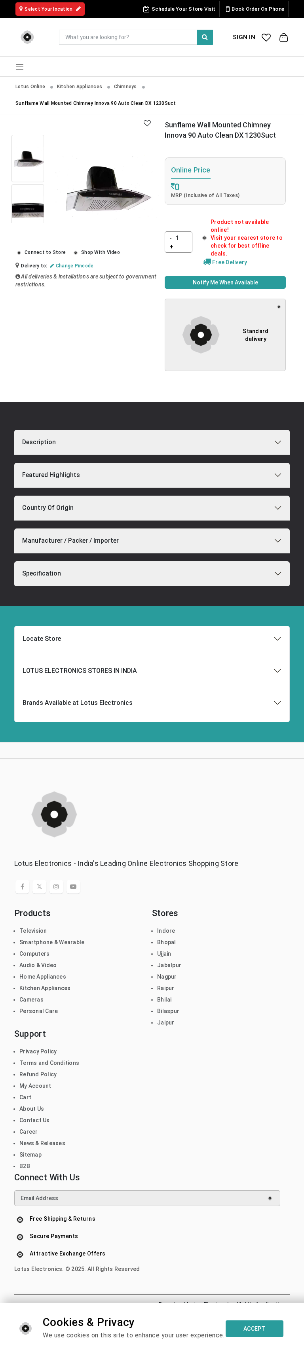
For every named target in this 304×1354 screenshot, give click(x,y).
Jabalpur (169, 965)
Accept (254, 1329)
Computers (34, 954)
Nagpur (167, 976)
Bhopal (166, 942)
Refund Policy (38, 1074)
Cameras (31, 999)
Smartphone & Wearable (51, 942)
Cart (25, 1097)
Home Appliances (42, 976)
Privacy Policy (38, 1051)
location (49, 9)
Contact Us (34, 1120)
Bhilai (164, 999)
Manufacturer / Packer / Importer (70, 540)
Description (39, 442)
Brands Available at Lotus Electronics (78, 702)
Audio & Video (38, 965)
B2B (24, 1166)
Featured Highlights (51, 475)
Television (33, 931)
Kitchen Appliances (80, 86)
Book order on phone (258, 9)
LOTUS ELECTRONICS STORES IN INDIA (80, 670)
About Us (31, 1109)
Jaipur (166, 1022)
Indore (166, 931)
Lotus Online (30, 86)
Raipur (166, 988)
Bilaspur (168, 1011)
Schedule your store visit (183, 9)
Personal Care (38, 1011)
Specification (41, 573)
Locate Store (42, 638)
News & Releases (42, 1143)
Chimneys (126, 86)
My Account (35, 1086)
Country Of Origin (48, 507)
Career (28, 1132)
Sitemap (30, 1154)
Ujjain (164, 954)
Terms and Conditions (49, 1063)
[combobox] (136, 37)
